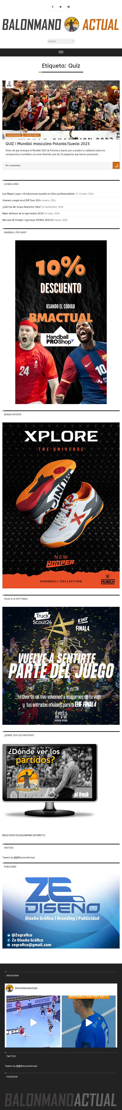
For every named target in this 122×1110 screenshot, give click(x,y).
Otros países (32, 135)
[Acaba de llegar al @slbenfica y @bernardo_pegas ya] (33, 1023)
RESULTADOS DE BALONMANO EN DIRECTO (23, 835)
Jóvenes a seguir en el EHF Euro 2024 (21, 200)
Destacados (13, 135)
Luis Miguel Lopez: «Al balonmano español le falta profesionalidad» (38, 194)
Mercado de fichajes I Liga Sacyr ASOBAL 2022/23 (28, 220)
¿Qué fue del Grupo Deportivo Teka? (21, 207)
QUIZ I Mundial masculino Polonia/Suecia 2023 (48, 144)
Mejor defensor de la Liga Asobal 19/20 (23, 213)
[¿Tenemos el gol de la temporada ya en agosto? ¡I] (89, 1023)
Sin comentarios (13, 165)
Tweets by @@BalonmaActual (18, 857)
